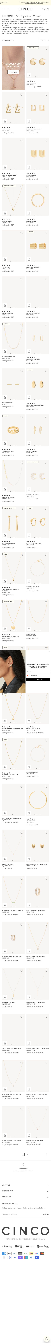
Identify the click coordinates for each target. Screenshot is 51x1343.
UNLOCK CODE (38, 679)
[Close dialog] (49, 652)
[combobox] (28, 675)
